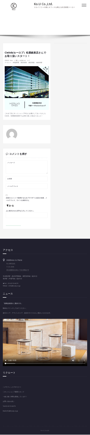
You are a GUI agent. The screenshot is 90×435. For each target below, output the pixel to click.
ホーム (85, 19)
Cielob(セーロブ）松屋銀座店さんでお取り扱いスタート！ (68, 22)
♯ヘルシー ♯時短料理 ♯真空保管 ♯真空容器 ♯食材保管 (23, 62)
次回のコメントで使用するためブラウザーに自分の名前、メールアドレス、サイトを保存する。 (26, 199)
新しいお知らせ (21, 60)
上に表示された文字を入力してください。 (20, 211)
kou (11, 60)
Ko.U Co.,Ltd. (43, 4)
